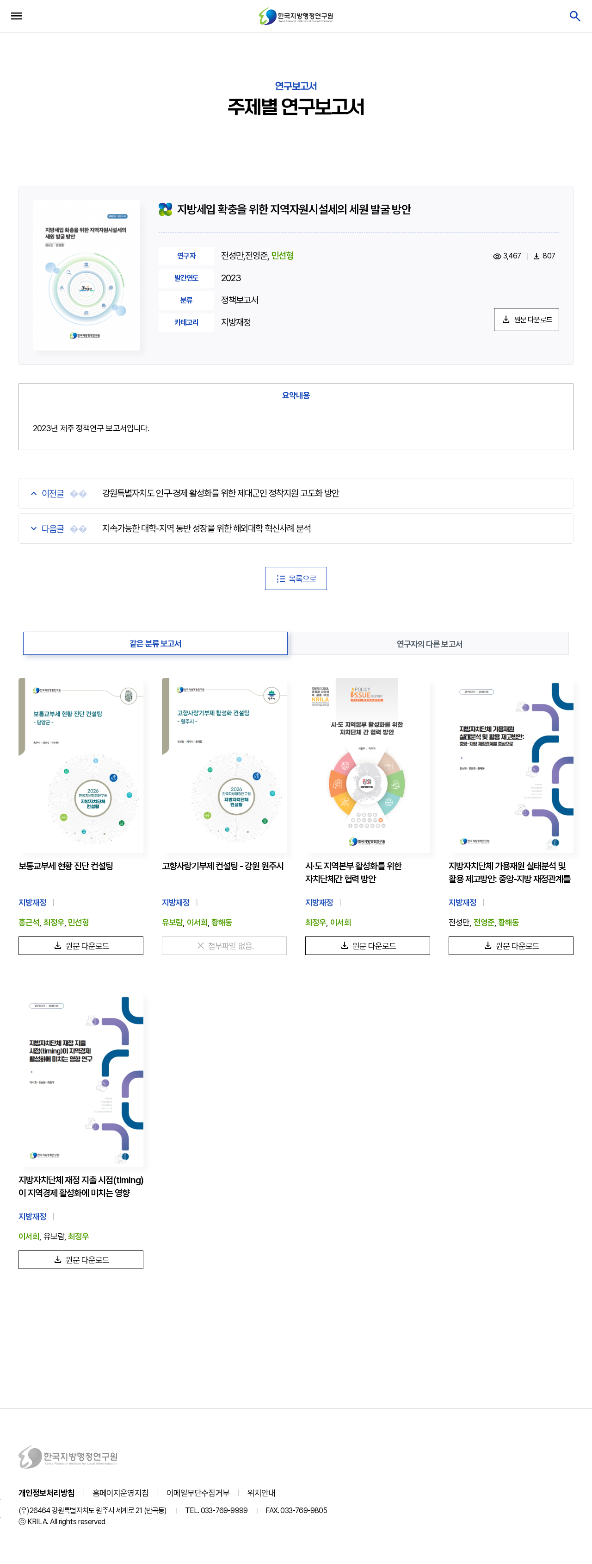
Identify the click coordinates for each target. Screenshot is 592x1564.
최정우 (53, 922)
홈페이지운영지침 (120, 1493)
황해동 (221, 922)
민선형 (282, 255)
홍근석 (28, 922)
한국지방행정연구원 (296, 16)
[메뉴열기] (16, 16)
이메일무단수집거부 (197, 1493)
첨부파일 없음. (230, 946)
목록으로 (302, 579)
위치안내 (261, 1493)
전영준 (484, 922)
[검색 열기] (574, 16)
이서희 (197, 922)
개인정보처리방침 (46, 1493)
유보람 (172, 922)
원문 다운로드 (533, 319)
